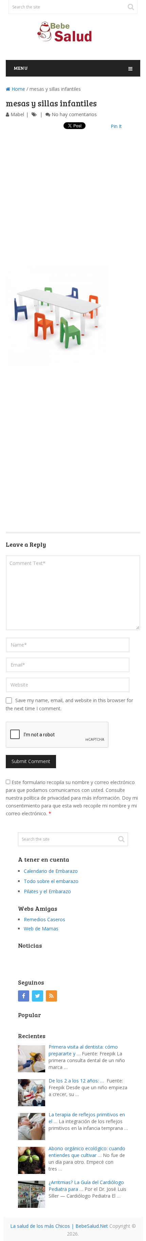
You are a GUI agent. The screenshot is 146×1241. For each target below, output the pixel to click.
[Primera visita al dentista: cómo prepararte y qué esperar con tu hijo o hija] (33, 1058)
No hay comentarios (74, 114)
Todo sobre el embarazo (51, 881)
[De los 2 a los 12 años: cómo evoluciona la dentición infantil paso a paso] (33, 1091)
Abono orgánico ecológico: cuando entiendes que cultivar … (87, 1151)
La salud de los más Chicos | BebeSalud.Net (59, 1226)
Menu (21, 68)
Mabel (17, 114)
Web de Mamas (41, 928)
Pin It (116, 126)
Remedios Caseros (44, 919)
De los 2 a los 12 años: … (76, 1080)
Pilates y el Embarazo (47, 891)
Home (17, 89)
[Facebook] (23, 996)
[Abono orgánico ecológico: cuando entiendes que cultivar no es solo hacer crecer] (33, 1159)
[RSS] (51, 996)
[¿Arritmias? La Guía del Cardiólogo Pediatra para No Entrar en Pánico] (33, 1193)
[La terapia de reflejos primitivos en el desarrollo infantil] (33, 1125)
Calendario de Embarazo (51, 871)
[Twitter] (37, 996)
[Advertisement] (73, 204)
